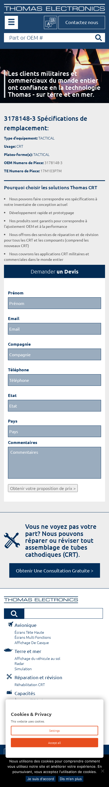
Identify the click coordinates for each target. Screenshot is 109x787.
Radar (19, 663)
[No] (102, 771)
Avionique (26, 625)
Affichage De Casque (32, 642)
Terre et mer (28, 651)
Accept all (54, 742)
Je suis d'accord (40, 779)
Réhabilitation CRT (30, 684)
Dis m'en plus (71, 779)
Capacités (25, 693)
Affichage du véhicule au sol (37, 658)
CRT (19, 146)
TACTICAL (46, 138)
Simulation (23, 668)
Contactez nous (81, 22)
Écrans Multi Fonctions (33, 637)
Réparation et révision (38, 677)
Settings (54, 730)
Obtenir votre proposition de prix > (43, 488)
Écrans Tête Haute (29, 632)
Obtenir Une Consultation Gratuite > (54, 570)
